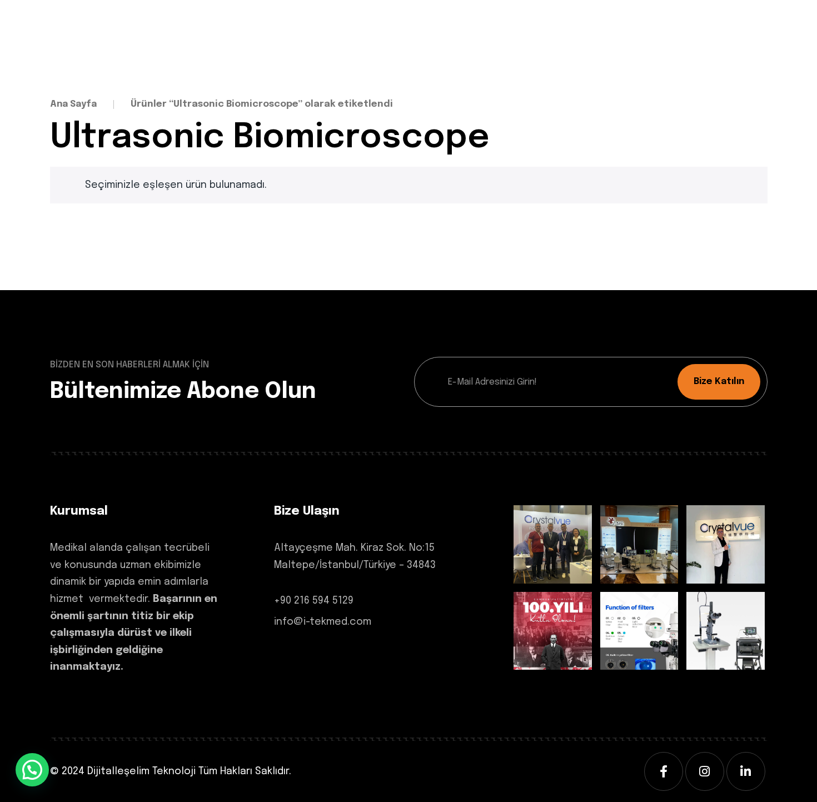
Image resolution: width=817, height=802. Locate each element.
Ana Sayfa (73, 104)
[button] (32, 769)
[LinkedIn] (745, 771)
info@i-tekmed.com (322, 622)
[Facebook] (663, 771)
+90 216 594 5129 (313, 601)
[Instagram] (704, 771)
